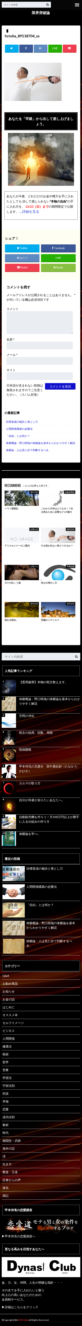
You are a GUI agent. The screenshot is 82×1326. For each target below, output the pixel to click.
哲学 (5, 1062)
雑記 (5, 1195)
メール (12, 354)
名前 (10, 339)
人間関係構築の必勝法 (19, 428)
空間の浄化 (26, 715)
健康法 (7, 1046)
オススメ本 (10, 1015)
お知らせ (8, 991)
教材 (5, 1125)
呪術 (5, 1054)
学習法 (7, 1077)
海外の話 (8, 1148)
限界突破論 (41, 13)
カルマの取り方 (29, 783)
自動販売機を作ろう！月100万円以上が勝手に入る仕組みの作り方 (49, 819)
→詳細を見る (29, 211)
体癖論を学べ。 (29, 833)
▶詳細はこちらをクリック (20, 1307)
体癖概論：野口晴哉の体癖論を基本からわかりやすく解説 (40, 443)
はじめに (8, 1007)
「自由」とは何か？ (18, 435)
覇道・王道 (10, 1172)
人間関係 (8, 1038)
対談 (5, 1093)
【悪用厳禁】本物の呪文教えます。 (43, 682)
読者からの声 (11, 1180)
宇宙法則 (8, 1085)
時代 (5, 1132)
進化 (5, 1187)
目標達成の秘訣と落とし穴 (22, 421)
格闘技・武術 (11, 1140)
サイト (11, 370)
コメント (12, 308)
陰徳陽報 (25, 749)
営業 (5, 1070)
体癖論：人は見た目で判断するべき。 (28, 450)
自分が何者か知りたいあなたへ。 (42, 800)
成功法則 (8, 1117)
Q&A (5, 975)
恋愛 (5, 1109)
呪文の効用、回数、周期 (36, 732)
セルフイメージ (13, 1023)
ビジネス (8, 1030)
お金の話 (8, 999)
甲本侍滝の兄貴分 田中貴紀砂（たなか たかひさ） (48, 768)
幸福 (5, 1101)
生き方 (7, 1164)
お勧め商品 (10, 983)
